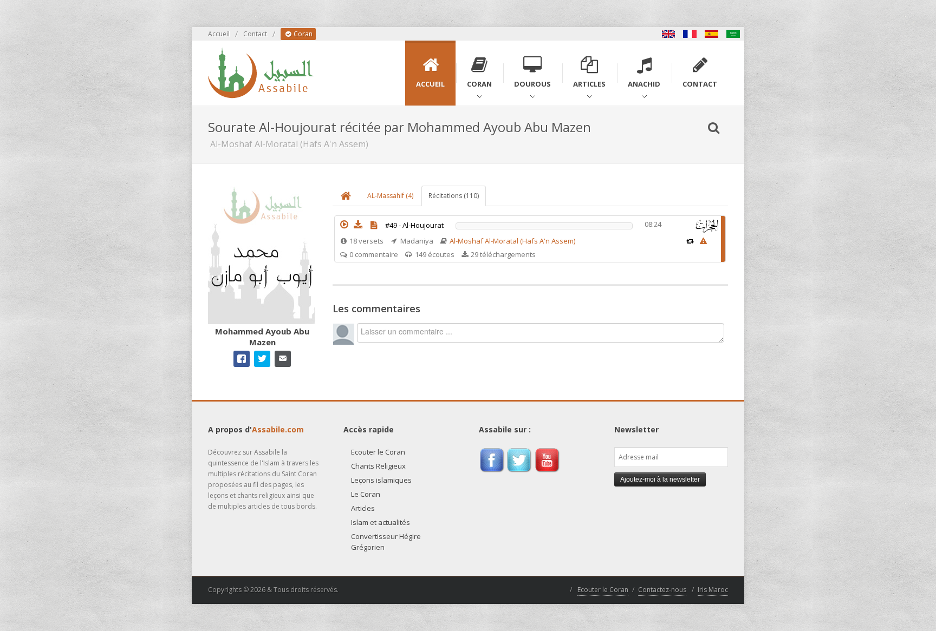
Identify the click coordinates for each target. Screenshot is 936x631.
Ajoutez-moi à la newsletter (660, 479)
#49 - (414, 225)
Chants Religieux (378, 466)
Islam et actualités (380, 522)
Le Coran (365, 494)
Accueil (219, 33)
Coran (302, 33)
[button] (343, 224)
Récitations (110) (453, 195)
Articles (363, 508)
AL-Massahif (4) (390, 195)
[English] (668, 34)
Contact (255, 33)
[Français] (690, 34)
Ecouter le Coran (378, 452)
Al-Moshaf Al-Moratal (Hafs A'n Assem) (512, 241)
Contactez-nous (662, 589)
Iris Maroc (713, 589)
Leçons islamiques (381, 480)
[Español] (712, 34)
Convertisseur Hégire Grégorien (386, 541)
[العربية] (733, 34)
